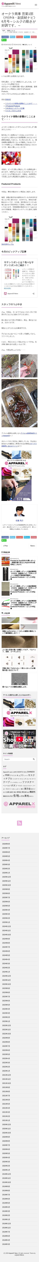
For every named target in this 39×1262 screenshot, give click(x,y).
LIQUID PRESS (19, 1255)
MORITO (20, 772)
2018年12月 (6, 1223)
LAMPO (15, 772)
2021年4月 (6, 1108)
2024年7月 (6, 947)
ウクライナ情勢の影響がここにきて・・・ (21, 103)
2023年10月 (6, 984)
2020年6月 (6, 1149)
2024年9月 (6, 939)
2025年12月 (6, 877)
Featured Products (13, 106)
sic (3, 775)
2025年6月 (6, 902)
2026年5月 (6, 856)
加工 (22, 789)
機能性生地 (6, 796)
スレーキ (28, 779)
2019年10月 (6, 1182)
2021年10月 (6, 1083)
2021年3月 (6, 1112)
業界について (28, 44)
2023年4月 (6, 1009)
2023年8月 (6, 992)
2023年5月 (6, 1005)
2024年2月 (6, 968)
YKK (7, 775)
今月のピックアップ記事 (15, 108)
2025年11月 (6, 881)
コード (26, 775)
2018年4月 (6, 1240)
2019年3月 (6, 1211)
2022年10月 (6, 1034)
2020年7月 (6, 1145)
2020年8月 (6, 1141)
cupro (10, 772)
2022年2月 (6, 1067)
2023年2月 (6, 1017)
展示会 (27, 788)
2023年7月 (6, 996)
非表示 (8, 99)
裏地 (26, 795)
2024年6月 (6, 951)
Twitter (13, 36)
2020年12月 (6, 1124)
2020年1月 (6, 1170)
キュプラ (20, 775)
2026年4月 (6, 860)
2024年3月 (6, 963)
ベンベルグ (7, 785)
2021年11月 (6, 1079)
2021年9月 (6, 1087)
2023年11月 (6, 980)
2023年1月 (6, 1021)
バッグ (20, 782)
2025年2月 (6, 918)
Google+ (20, 36)
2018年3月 (6, 1244)
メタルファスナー (27, 785)
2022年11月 (6, 1029)
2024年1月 (6, 972)
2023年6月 (6, 1001)
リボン (13, 789)
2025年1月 (6, 922)
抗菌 (7, 792)
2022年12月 (6, 1025)
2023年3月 (6, 1013)
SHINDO (31, 772)
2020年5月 (6, 1153)
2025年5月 (6, 906)
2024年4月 (6, 959)
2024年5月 (6, 955)
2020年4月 (6, 1157)
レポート (18, 789)
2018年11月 (6, 1228)
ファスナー (28, 782)
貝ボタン (31, 796)
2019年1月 (6, 1219)
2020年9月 (6, 1137)
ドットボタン (14, 782)
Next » (32, 546)
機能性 (33, 792)
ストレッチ (23, 779)
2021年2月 (6, 1116)
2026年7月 (6, 848)
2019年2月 (6, 1215)
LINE (4, 40)
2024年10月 (6, 935)
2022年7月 (6, 1046)
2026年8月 (6, 844)
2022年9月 (6, 1038)
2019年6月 (6, 1199)
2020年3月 (6, 1162)
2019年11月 (6, 1178)
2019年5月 (6, 1203)
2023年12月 (6, 976)
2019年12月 (6, 1174)
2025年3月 (6, 914)
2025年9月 (6, 889)
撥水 (15, 792)
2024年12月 (6, 926)
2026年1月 (6, 873)
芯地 (22, 796)
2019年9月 (6, 1186)
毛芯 (11, 796)
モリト (8, 789)
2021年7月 (6, 1095)
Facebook (5, 36)
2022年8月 (6, 1042)
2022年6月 (6, 1050)
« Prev (5, 546)
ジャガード (16, 779)
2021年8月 (6, 1091)
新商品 (19, 792)
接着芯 (11, 792)
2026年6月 (6, 852)
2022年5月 (6, 1054)
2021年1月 (6, 1120)
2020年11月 (6, 1129)
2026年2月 (6, 868)
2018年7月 (6, 1232)
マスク (20, 785)
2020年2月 (6, 1166)
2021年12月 (6, 1075)
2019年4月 (6, 1207)
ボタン (14, 785)
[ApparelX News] (12, 3)
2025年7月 (6, 897)
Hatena (27, 36)
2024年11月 (6, 930)
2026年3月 (6, 864)
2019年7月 (6, 1195)
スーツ (34, 779)
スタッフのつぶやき (13, 111)
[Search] (34, 759)
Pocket (34, 36)
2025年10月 (6, 885)
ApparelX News (13, 1253)
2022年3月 (6, 1062)
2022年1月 (6, 1071)
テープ (6, 782)
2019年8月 (6, 1190)
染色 (28, 792)
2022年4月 (6, 1058)
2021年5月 (6, 1104)
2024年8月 (6, 943)
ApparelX (6, 772)
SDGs (25, 772)
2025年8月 (6, 893)
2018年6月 (6, 1236)
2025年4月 (6, 910)
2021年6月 (6, 1100)
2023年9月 (6, 988)
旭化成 (24, 792)
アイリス (13, 775)
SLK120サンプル (8, 244)
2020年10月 (6, 1133)
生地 (16, 795)
